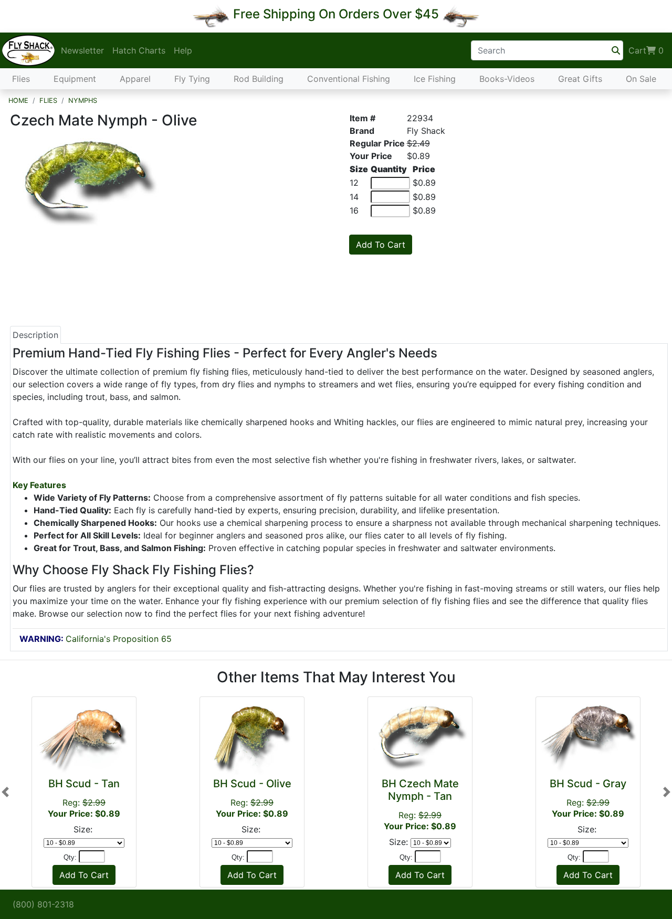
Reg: (84, 798)
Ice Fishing (435, 78)
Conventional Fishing (348, 78)
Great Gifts (580, 78)
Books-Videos (506, 78)
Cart (646, 50)
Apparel (135, 78)
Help (183, 50)
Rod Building (259, 78)
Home (18, 100)
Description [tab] (35, 335)
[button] (5, 791)
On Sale (641, 78)
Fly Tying (192, 78)
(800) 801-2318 (43, 904)
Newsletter (82, 50)
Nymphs (82, 100)
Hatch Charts (138, 50)
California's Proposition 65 (95, 638)
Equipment (75, 78)
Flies (21, 78)
